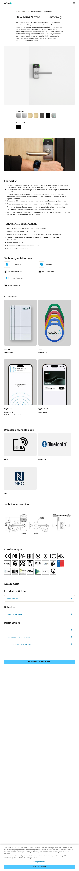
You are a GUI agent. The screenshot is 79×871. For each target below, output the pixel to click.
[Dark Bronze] (42, 115)
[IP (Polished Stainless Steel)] (24, 115)
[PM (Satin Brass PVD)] (30, 115)
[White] (24, 127)
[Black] (18, 127)
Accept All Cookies (39, 867)
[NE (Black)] (48, 115)
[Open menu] (74, 3)
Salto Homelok (17, 278)
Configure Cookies (39, 862)
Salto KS (49, 264)
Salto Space (16, 264)
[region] (39, 858)
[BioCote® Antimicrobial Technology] (53, 115)
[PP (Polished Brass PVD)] (36, 115)
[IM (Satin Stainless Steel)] (18, 115)
